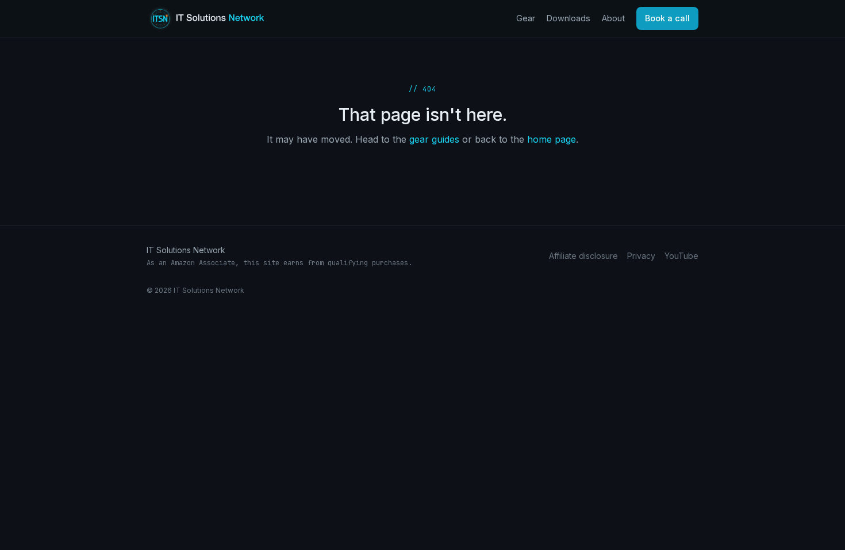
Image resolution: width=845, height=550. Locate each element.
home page (551, 139)
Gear (525, 18)
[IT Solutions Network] (215, 18)
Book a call (667, 18)
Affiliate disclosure (583, 256)
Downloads (568, 18)
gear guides (434, 139)
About (613, 18)
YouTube (681, 256)
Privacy (641, 256)
